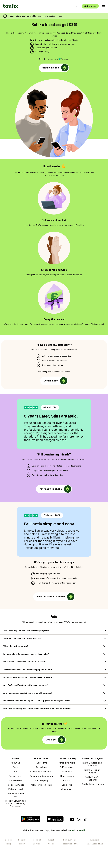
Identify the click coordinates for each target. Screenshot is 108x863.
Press (15, 767)
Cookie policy (8, 842)
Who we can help (66, 758)
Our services (41, 758)
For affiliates (15, 780)
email (82, 830)
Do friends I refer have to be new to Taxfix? (24, 661)
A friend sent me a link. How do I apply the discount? (29, 669)
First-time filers (67, 763)
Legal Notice (51, 842)
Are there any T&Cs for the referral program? (26, 630)
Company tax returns (41, 771)
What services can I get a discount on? (22, 638)
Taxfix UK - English (92, 758)
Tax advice (41, 767)
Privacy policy (21, 842)
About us (15, 763)
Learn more (51, 380)
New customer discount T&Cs (70, 842)
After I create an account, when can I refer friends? (29, 677)
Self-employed (67, 767)
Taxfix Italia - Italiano (93, 784)
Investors (67, 771)
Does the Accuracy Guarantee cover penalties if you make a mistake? (37, 708)
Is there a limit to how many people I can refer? (26, 654)
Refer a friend (15, 789)
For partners (15, 776)
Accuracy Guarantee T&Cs (94, 842)
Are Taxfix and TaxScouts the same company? (25, 685)
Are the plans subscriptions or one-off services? (27, 693)
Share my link (50, 67)
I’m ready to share (51, 489)
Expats (67, 780)
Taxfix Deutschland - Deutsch (92, 764)
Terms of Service (36, 842)
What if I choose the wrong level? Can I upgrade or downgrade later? (37, 700)
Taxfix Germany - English (92, 771)
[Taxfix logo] (10, 6)
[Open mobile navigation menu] (103, 6)
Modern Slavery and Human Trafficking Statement (15, 804)
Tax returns (41, 763)
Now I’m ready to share (51, 596)
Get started (90, 6)
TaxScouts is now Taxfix (15, 795)
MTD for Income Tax (41, 785)
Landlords (67, 785)
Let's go (51, 739)
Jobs (15, 771)
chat (72, 830)
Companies (67, 789)
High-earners (67, 776)
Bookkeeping (41, 780)
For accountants (15, 785)
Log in (77, 6)
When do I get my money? (15, 646)
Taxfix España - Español (93, 778)
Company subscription (41, 776)
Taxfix (15, 758)
